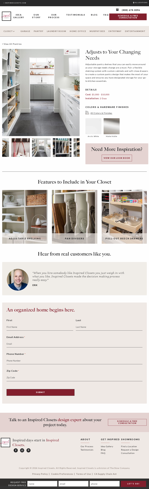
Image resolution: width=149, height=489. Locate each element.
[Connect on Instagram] (22, 450)
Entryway (115, 31)
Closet (8, 31)
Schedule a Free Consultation (127, 422)
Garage (25, 31)
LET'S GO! (133, 484)
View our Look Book (117, 158)
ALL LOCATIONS (140, 2)
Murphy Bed (97, 31)
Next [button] (76, 92)
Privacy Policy (40, 474)
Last (78, 320)
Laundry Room (56, 31)
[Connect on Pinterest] (28, 450)
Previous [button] (5, 92)
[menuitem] (18, 16)
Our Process (54, 16)
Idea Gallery (18, 16)
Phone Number (16, 353)
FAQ (106, 15)
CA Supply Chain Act (105, 474)
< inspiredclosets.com (14, 3)
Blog (94, 15)
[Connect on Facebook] (16, 450)
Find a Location (129, 446)
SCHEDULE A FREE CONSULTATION (128, 17)
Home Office (78, 31)
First (9, 320)
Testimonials (75, 15)
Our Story (36, 16)
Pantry (38, 31)
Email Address (16, 337)
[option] (41, 92)
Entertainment (135, 31)
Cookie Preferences (62, 474)
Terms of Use (83, 474)
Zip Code (13, 370)
